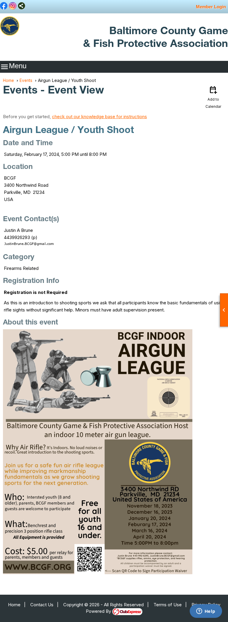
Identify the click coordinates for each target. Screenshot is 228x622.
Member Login (211, 6)
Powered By (99, 611)
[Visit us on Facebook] (3, 6)
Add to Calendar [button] (213, 97)
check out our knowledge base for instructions (99, 116)
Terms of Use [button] (167, 604)
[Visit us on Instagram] (12, 6)
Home (8, 80)
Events (26, 80)
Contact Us (41, 604)
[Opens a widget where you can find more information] (205, 611)
